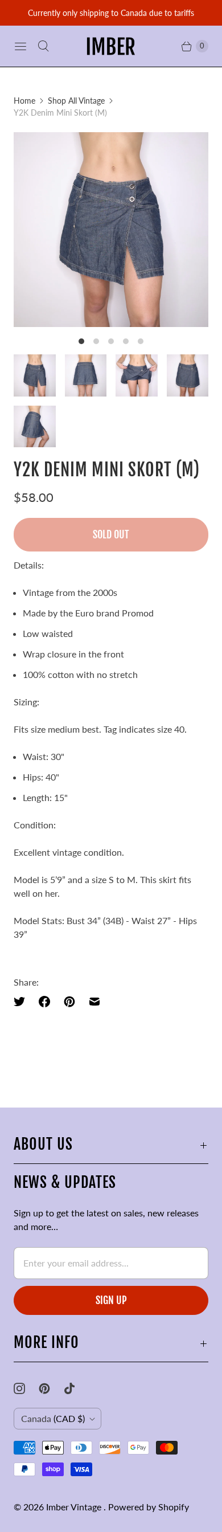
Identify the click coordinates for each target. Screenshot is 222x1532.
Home (24, 100)
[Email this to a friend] (94, 1001)
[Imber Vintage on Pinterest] (51, 1388)
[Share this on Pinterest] (69, 1001)
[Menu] (20, 46)
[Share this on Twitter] (23, 1001)
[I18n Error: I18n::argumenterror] (35, 375)
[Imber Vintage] (111, 46)
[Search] (43, 46)
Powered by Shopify (148, 1506)
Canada (53, 1418)
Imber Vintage (75, 1506)
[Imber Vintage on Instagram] (26, 1388)
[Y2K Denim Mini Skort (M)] (111, 229)
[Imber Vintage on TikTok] (76, 1388)
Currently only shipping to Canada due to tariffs (111, 13)
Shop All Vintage (76, 100)
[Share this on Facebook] (44, 1001)
